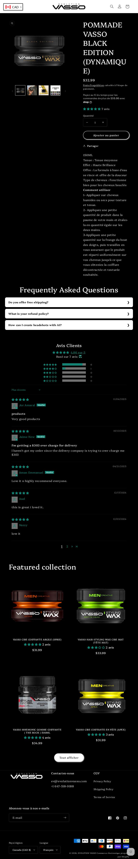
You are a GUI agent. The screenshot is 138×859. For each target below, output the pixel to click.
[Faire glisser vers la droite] (65, 90)
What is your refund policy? (28, 313)
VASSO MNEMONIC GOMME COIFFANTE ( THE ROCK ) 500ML (37, 731)
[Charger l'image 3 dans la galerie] (44, 90)
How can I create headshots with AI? (35, 325)
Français (48, 849)
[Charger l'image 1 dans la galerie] (20, 90)
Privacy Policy (102, 781)
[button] (112, 6)
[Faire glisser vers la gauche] (12, 90)
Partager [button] (92, 146)
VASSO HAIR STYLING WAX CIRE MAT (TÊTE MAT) (101, 641)
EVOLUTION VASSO (87, 853)
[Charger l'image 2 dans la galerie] (32, 90)
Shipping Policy (103, 789)
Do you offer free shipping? (28, 302)
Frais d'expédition (93, 85)
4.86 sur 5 (78, 352)
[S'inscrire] (65, 818)
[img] (20, 399)
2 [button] (67, 546)
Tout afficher (69, 757)
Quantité (88, 115)
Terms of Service (104, 797)
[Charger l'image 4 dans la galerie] (55, 90)
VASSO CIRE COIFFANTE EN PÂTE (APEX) (101, 729)
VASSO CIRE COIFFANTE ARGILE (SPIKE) (37, 639)
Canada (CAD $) (22, 849)
